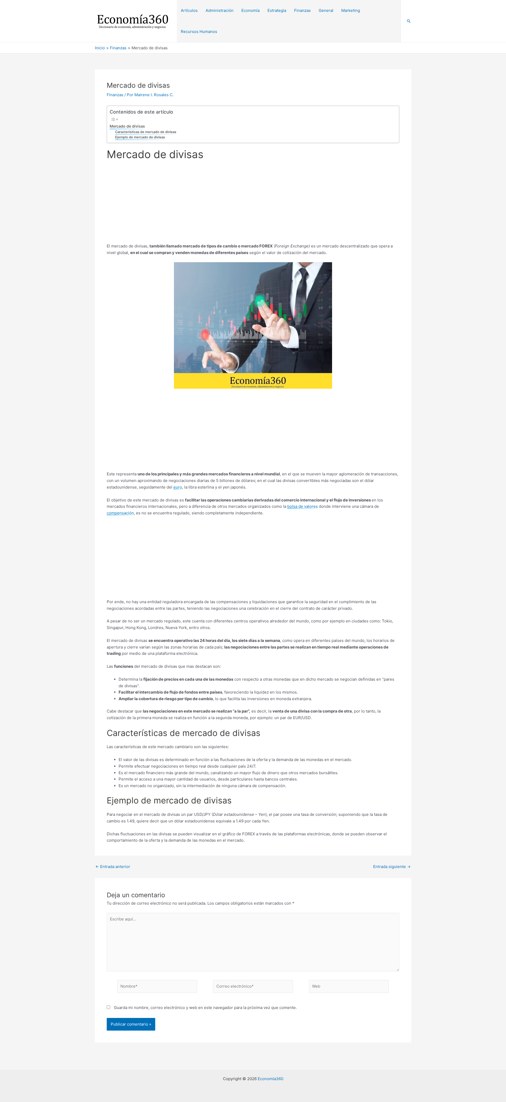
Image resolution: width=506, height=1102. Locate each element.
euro (177, 487)
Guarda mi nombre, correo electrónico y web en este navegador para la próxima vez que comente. (205, 1007)
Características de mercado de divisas (145, 132)
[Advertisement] (253, 204)
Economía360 (270, 1078)
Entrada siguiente (392, 867)
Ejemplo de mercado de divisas (140, 137)
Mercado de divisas (127, 126)
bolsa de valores (302, 506)
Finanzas (115, 94)
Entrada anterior (112, 867)
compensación (120, 512)
